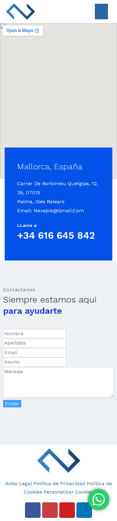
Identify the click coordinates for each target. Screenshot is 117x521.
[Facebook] (33, 510)
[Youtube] (67, 510)
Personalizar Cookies (69, 492)
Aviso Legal (18, 483)
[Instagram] (50, 510)
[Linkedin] (84, 510)
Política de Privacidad (59, 483)
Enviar (12, 403)
